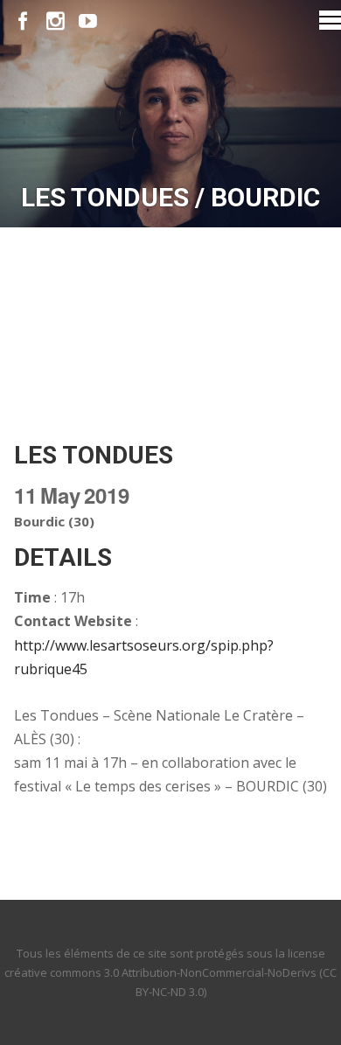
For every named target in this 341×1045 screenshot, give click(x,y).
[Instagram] (55, 21)
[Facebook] (23, 21)
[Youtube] (88, 21)
